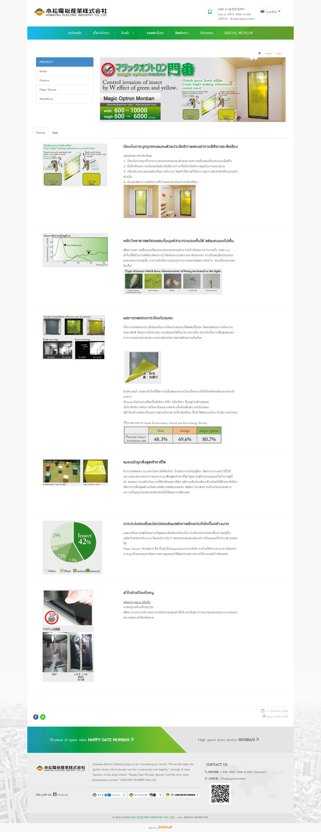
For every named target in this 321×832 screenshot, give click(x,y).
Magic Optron (48, 89)
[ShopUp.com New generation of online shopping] (165, 827)
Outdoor (44, 80)
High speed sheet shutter (226, 740)
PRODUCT (46, 62)
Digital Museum (238, 33)
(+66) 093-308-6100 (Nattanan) (243, 772)
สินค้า (126, 33)
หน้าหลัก (74, 33)
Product (269, 53)
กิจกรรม (206, 33)
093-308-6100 (239, 14)
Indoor (279, 53)
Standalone (46, 98)
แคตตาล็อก (155, 33)
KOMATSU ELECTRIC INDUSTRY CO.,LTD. (149, 817)
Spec (55, 132)
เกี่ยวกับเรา (101, 33)
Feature (40, 132)
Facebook (62, 795)
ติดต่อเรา (182, 33)
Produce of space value (89, 740)
